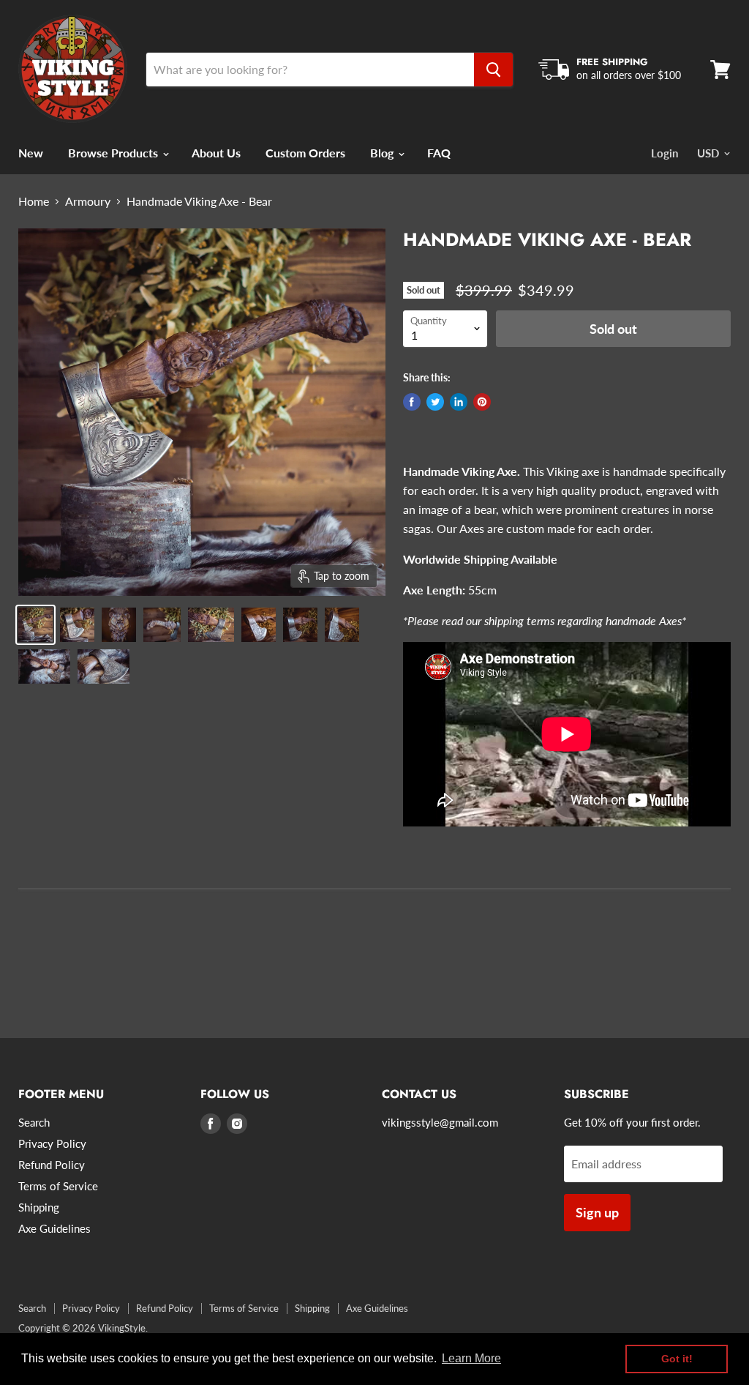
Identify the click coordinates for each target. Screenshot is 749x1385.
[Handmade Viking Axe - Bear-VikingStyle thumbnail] (35, 624)
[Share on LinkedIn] (458, 402)
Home (33, 201)
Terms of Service (58, 1185)
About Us (216, 153)
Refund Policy (51, 1164)
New (30, 153)
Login (664, 153)
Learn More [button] (471, 1358)
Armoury (87, 201)
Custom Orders (305, 153)
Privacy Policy (52, 1143)
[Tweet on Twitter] (435, 402)
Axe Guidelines (54, 1228)
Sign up (597, 1212)
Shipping (38, 1207)
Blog (383, 153)
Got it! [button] (677, 1359)
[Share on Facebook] (412, 402)
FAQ (439, 153)
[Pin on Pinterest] (482, 402)
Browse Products (114, 153)
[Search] (493, 69)
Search (34, 1122)
